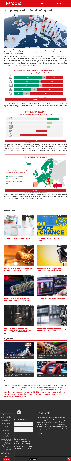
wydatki (52, 394)
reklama (54, 392)
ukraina (40, 394)
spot (12, 394)
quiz (31, 392)
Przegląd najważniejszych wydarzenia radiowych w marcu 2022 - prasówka (17, 299)
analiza (13, 385)
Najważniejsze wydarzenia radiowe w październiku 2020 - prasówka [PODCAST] (51, 329)
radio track (43, 392)
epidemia (6, 387)
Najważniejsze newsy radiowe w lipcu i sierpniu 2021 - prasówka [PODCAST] (50, 269)
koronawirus (31, 387)
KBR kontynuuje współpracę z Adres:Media (51, 299)
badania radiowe (32, 385)
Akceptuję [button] (6, 459)
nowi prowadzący (19, 390)
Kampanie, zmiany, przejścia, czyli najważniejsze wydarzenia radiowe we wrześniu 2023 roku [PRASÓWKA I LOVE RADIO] (17, 331)
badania (23, 385)
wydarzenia (46, 394)
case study (54, 385)
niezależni (46, 387)
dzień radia (62, 385)
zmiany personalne (21, 396)
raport (48, 392)
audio (18, 385)
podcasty (31, 389)
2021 (5, 385)
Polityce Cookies (5, 449)
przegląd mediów (10, 392)
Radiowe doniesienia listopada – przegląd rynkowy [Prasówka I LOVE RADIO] (19, 269)
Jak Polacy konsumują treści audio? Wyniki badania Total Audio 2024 (17, 375)
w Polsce (45, 421)
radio (36, 391)
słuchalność (28, 394)
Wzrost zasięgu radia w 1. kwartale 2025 (16, 357)
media (37, 387)
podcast (26, 390)
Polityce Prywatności (6, 452)
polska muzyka (37, 389)
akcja (9, 385)
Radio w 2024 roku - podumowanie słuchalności (52, 376)
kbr (27, 387)
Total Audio (35, 394)
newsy (41, 387)
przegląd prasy (23, 392)
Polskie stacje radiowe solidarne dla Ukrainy (49, 239)
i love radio (14, 387)
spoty (14, 394)
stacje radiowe (19, 394)
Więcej (40, 433)
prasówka (58, 389)
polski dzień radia (47, 390)
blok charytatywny (45, 385)
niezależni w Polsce (54, 387)
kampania (23, 387)
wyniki (56, 394)
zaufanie (14, 396)
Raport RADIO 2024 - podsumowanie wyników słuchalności (51, 356)
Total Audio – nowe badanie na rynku (17, 238)
